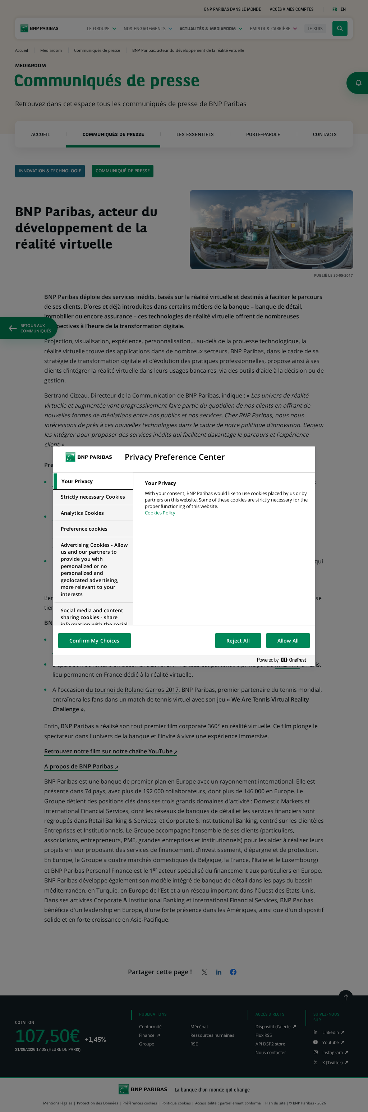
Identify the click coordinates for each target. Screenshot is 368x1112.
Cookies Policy (160, 512)
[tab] (93, 481)
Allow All (288, 640)
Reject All (237, 640)
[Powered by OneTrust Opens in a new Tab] (284, 660)
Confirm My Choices (94, 640)
